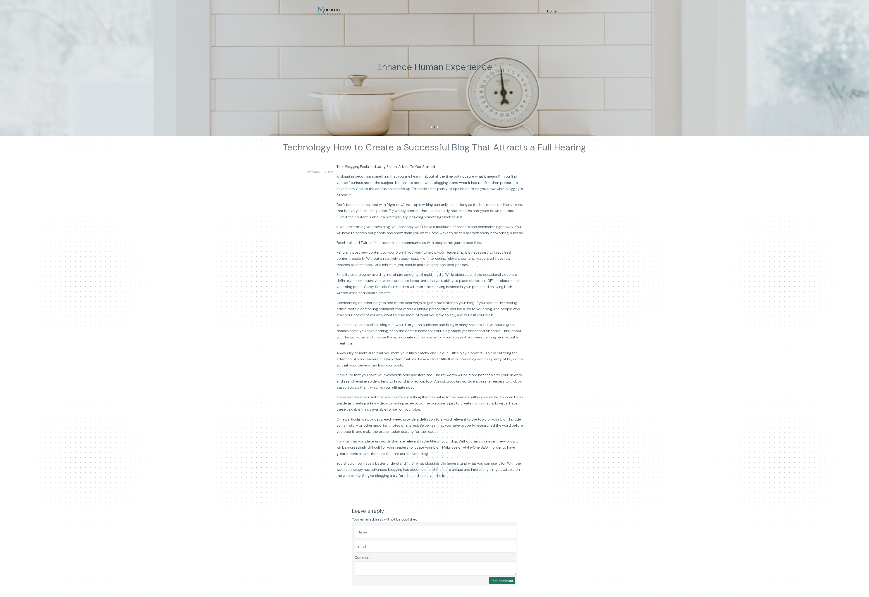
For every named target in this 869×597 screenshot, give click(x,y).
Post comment (502, 581)
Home (552, 11)
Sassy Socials (356, 188)
